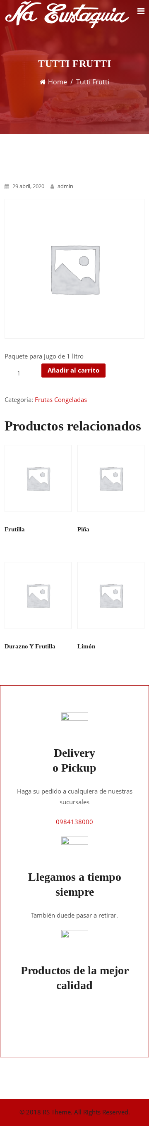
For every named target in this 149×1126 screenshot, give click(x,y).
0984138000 (74, 822)
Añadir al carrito (73, 370)
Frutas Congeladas (61, 399)
